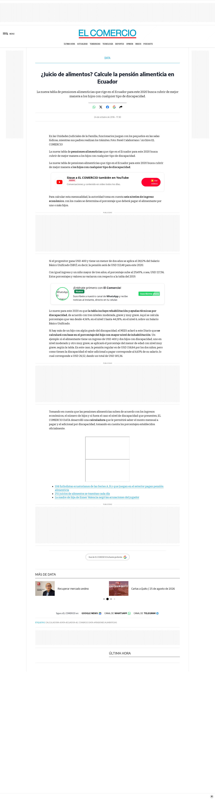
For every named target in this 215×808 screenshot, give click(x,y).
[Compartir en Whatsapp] (94, 107)
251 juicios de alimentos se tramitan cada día (82, 493)
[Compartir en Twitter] (100, 107)
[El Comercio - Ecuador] (107, 34)
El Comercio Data (84, 622)
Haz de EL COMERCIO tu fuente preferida (105, 557)
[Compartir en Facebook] (107, 107)
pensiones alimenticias (105, 622)
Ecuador (70, 622)
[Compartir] (121, 107)
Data (107, 58)
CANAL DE (115, 613)
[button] (104, 599)
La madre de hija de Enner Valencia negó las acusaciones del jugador (97, 497)
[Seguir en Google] (114, 107)
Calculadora (52, 622)
